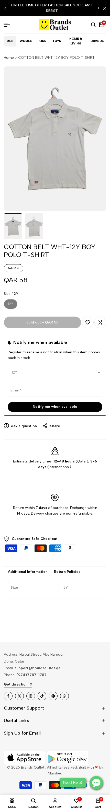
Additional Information (28, 572)
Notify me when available (55, 406)
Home (9, 57)
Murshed (55, 773)
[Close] (103, 8)
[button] (88, 322)
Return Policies (67, 572)
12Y (12, 305)
